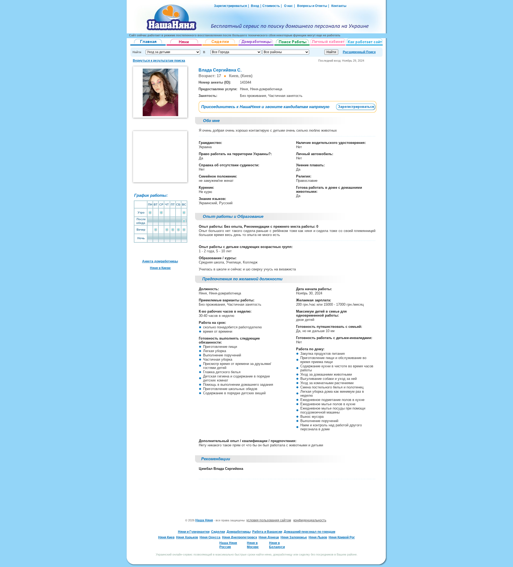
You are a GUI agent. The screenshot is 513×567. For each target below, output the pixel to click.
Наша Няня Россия (228, 545)
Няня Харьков (187, 537)
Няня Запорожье (294, 537)
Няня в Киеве (160, 268)
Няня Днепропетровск (239, 537)
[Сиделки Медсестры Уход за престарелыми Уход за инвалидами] (220, 46)
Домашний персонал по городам (309, 532)
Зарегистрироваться (230, 6)
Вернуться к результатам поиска (159, 60)
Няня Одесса (210, 537)
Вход (254, 6)
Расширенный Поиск (359, 52)
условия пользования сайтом (268, 520)
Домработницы (239, 532)
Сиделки (218, 532)
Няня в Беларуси (277, 545)
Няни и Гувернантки (193, 532)
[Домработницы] (256, 46)
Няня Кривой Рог (342, 537)
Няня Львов (318, 537)
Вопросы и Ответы (312, 6)
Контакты (338, 6)
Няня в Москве (253, 545)
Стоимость (271, 6)
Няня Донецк (269, 537)
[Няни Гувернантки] (184, 46)
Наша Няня (204, 520)
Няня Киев (166, 537)
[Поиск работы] (292, 46)
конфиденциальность (309, 520)
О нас (288, 6)
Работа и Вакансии (267, 532)
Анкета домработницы (160, 261)
